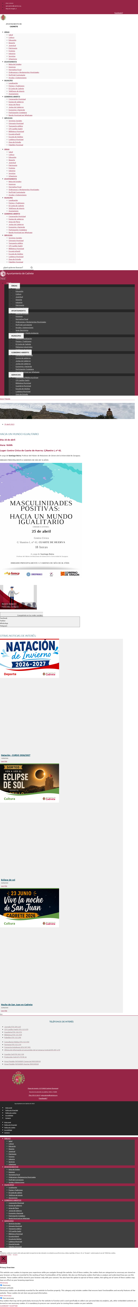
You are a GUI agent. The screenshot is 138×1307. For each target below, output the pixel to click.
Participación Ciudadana (18, 112)
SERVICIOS (8, 118)
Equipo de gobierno (16, 102)
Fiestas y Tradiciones (16, 86)
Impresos (12, 67)
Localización (13, 83)
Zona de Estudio (15, 142)
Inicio (2, 399)
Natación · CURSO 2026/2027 (15, 755)
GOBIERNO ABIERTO (12, 96)
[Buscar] (32, 267)
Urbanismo (13, 59)
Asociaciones (13, 94)
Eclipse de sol (8, 879)
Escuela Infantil (14, 134)
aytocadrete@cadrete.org (49, 1095)
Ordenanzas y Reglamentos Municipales (24, 72)
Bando (7, 399)
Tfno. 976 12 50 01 (34, 1095)
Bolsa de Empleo (15, 64)
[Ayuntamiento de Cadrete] (17, 276)
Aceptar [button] (15, 1255)
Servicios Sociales (15, 121)
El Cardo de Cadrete (16, 88)
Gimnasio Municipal (16, 123)
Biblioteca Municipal (16, 131)
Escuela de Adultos (16, 137)
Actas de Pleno (14, 104)
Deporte (12, 43)
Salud (11, 35)
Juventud (12, 45)
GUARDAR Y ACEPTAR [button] (8, 1306)
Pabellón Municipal (16, 145)
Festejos (12, 51)
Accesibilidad (9, 1115)
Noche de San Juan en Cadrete (17, 1004)
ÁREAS (6, 32)
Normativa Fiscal (15, 69)
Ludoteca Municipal (16, 139)
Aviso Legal (8, 1108)
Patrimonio (13, 48)
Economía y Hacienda (17, 110)
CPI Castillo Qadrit (16, 129)
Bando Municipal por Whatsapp (20, 115)
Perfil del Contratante (17, 75)
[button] (40, 618)
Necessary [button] (4, 1282)
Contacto (8, 1118)
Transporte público (16, 126)
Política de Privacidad (11, 1110)
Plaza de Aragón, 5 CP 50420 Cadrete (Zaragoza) (43, 1088)
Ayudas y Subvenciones (18, 77)
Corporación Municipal (17, 99)
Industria (12, 53)
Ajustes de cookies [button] (6, 1255)
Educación (12, 40)
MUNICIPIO (8, 80)
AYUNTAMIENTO (10, 62)
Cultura (11, 37)
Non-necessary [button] (5, 1295)
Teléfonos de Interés (16, 91)
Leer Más (4, 761)
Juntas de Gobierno (16, 107)
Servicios (12, 56)
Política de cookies (10, 1113)
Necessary (6, 1285)
